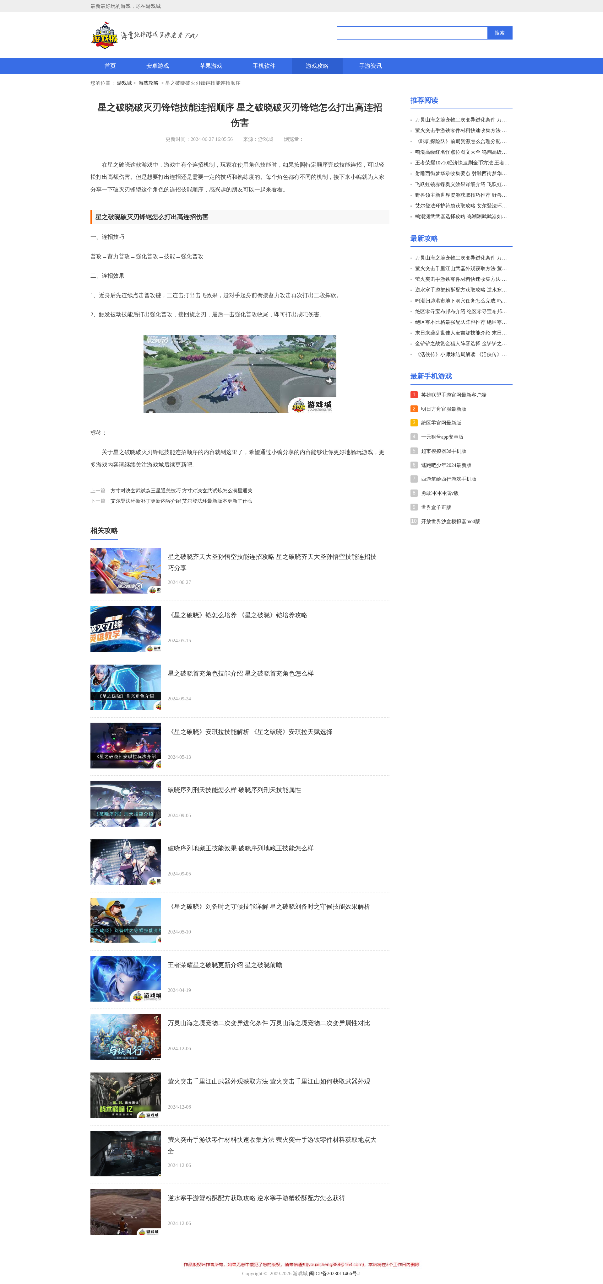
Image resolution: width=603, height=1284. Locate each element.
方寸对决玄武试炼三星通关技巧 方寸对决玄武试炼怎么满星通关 (182, 490)
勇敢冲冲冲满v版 (440, 493)
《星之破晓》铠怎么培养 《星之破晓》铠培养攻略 (237, 615)
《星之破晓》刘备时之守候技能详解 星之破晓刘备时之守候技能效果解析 (269, 906)
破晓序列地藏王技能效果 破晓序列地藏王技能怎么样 (241, 848)
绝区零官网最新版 (441, 422)
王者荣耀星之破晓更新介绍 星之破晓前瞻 (225, 964)
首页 (110, 66)
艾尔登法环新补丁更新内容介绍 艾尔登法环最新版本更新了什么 (182, 501)
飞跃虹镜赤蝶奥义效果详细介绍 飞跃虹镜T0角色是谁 (462, 184)
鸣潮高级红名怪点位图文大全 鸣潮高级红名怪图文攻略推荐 (462, 152)
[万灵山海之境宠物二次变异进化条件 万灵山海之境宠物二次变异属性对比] (125, 1037)
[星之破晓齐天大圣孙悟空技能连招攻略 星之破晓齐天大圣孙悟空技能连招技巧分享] (125, 571)
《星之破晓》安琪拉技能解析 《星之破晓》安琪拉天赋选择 (250, 731)
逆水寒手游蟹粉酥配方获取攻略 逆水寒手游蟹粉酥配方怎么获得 (256, 1198)
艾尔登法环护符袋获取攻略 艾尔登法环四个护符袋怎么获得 (462, 205)
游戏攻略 (317, 66)
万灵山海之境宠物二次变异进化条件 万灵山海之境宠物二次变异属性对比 (269, 1022)
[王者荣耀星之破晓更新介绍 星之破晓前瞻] (125, 979)
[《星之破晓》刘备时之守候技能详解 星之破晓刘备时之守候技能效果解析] (125, 921)
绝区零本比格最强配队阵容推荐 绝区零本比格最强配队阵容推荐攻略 (462, 322)
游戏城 (124, 83)
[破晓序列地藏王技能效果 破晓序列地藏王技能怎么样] (125, 862)
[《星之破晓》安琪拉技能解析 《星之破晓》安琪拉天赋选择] (125, 745)
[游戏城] (178, 35)
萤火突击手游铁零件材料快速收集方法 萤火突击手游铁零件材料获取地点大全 (272, 1145)
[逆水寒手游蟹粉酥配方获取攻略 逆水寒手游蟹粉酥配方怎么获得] (125, 1212)
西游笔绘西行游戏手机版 (448, 479)
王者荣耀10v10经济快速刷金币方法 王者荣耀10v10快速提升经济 (462, 162)
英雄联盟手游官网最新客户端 (453, 395)
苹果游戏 (211, 66)
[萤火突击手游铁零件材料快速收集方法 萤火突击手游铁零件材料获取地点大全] (125, 1154)
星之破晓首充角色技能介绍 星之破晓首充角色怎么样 (241, 673)
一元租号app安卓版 (442, 437)
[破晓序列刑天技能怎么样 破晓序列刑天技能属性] (125, 804)
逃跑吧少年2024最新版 (446, 465)
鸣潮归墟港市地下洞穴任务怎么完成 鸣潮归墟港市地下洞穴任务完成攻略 (462, 300)
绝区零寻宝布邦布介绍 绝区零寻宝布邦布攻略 (462, 311)
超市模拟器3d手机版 (443, 451)
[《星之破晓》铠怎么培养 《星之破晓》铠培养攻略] (125, 629)
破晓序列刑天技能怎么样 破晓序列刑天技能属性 (234, 789)
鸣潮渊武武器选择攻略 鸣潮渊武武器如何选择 (462, 216)
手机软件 (264, 66)
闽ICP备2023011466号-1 (335, 1273)
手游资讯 (370, 66)
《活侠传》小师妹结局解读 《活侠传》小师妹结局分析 (462, 354)
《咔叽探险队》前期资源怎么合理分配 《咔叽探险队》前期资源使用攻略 (462, 141)
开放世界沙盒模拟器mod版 (450, 521)
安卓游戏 (157, 66)
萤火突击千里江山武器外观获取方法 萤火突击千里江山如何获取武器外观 (269, 1081)
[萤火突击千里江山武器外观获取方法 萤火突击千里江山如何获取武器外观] (125, 1095)
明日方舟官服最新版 (443, 409)
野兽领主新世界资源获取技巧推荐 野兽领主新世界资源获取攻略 (462, 195)
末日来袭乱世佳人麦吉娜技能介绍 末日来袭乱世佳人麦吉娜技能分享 (462, 332)
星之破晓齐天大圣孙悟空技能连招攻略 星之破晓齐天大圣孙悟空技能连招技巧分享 (272, 562)
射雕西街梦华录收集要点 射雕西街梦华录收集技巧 (462, 173)
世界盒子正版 (436, 507)
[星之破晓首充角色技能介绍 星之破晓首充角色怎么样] (125, 687)
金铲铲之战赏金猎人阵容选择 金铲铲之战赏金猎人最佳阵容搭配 (462, 343)
